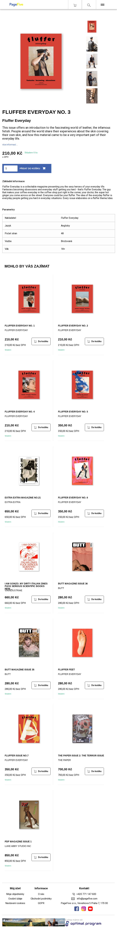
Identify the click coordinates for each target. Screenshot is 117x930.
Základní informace (13, 181)
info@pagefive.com (86, 898)
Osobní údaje (15, 898)
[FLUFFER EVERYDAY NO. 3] (92, 33)
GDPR (41, 903)
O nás (41, 894)
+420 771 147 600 (86, 894)
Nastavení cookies (15, 903)
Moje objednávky (15, 894)
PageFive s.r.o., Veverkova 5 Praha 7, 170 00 (84, 903)
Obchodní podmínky (41, 898)
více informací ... (10, 144)
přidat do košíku (30, 168)
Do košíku (43, 341)
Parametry (8, 209)
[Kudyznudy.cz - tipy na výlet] (33, 922)
